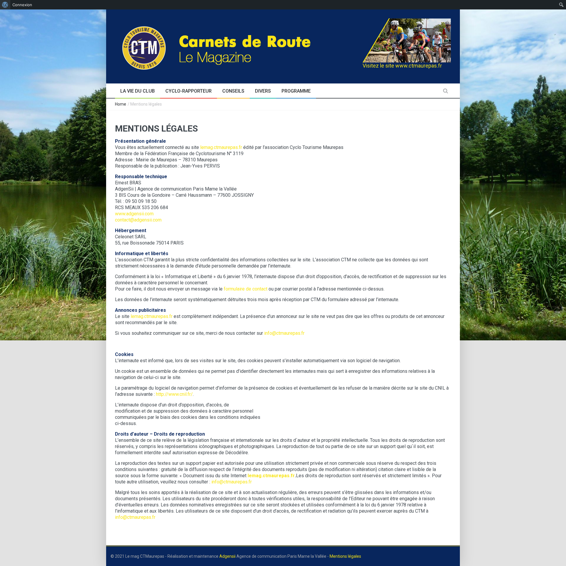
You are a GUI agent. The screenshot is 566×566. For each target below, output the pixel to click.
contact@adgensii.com (138, 220)
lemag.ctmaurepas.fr (221, 147)
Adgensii (227, 556)
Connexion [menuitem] (22, 4)
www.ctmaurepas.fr (418, 66)
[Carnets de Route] (228, 45)
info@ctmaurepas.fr (284, 333)
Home (120, 104)
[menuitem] (5, 4)
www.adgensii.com (134, 213)
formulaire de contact (245, 289)
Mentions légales (345, 556)
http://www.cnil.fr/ (174, 394)
